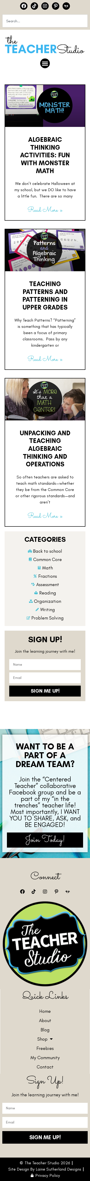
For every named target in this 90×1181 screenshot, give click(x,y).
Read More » (45, 210)
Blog (45, 1030)
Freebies (45, 1048)
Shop (42, 1039)
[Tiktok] (34, 6)
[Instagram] (45, 6)
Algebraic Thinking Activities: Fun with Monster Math (45, 155)
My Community (45, 1057)
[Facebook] (23, 6)
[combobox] (45, 20)
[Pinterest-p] (55, 6)
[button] (45, 63)
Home (45, 1011)
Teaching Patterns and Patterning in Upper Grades (45, 295)
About (45, 1020)
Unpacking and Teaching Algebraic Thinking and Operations (45, 448)
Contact (45, 1067)
